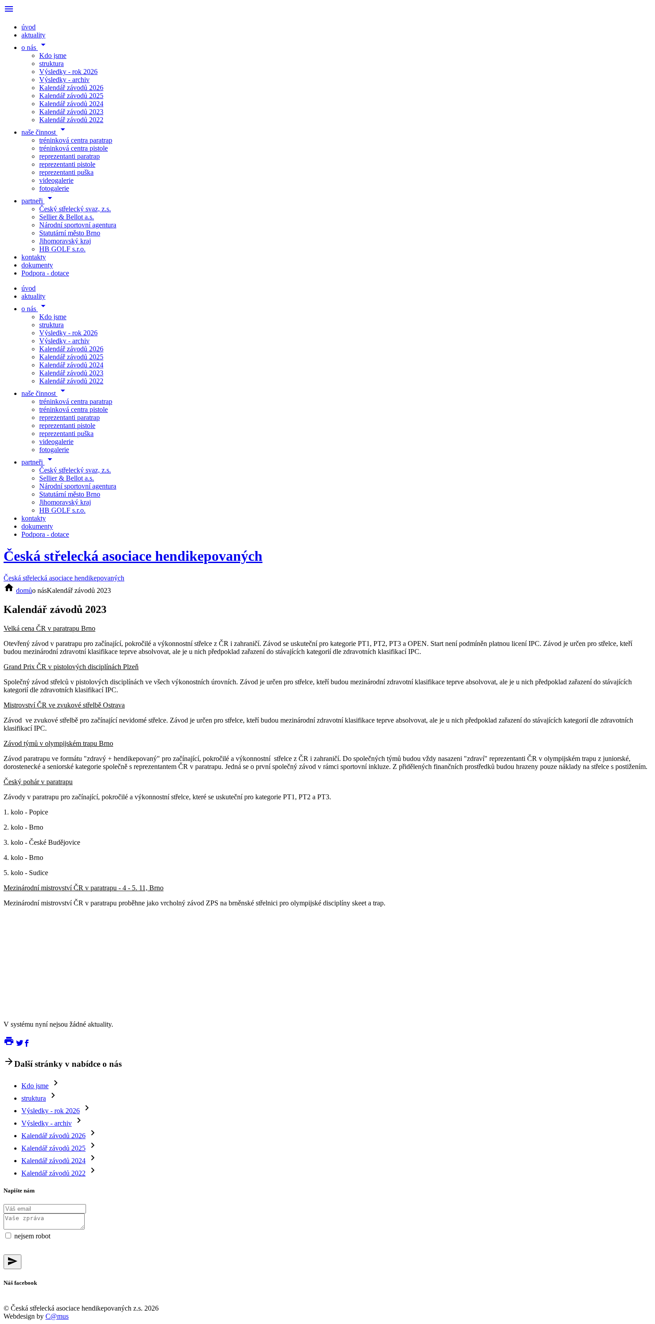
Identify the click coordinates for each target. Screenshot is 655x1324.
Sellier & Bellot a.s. (66, 217)
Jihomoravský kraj (65, 241)
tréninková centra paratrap (75, 140)
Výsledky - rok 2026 (68, 71)
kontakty (33, 257)
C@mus (57, 1316)
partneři (38, 201)
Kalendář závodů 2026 (71, 87)
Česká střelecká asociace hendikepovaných (133, 556)
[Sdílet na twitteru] (19, 1044)
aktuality (33, 35)
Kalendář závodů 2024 (71, 103)
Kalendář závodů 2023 (71, 111)
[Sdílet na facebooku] (27, 1044)
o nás (35, 47)
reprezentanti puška (66, 172)
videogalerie (56, 180)
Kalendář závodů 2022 (71, 119)
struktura (51, 63)
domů (24, 590)
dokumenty (37, 265)
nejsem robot (32, 1236)
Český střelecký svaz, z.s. (75, 209)
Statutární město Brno (69, 233)
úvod (28, 27)
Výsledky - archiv (64, 79)
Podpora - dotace (45, 273)
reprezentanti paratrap (69, 156)
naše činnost (44, 132)
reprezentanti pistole (67, 164)
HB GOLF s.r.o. (62, 249)
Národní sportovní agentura (77, 225)
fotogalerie (54, 188)
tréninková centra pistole (73, 148)
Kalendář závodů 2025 (71, 95)
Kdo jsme (52, 55)
